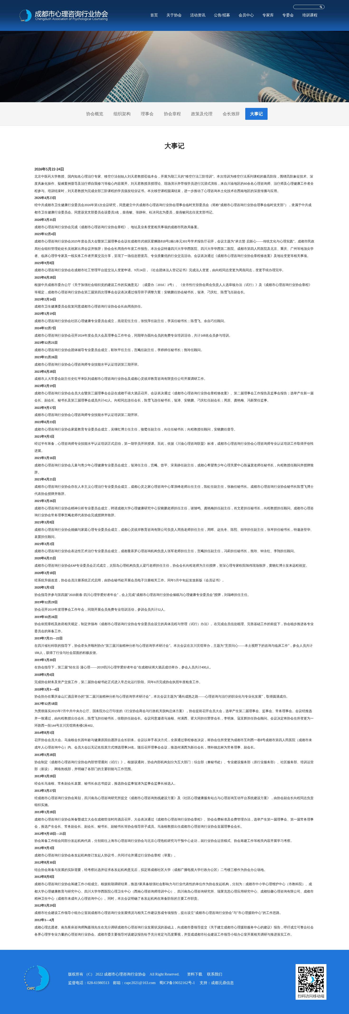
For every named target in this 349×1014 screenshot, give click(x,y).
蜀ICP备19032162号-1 (177, 983)
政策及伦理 (201, 113)
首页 (154, 15)
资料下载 (194, 974)
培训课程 (309, 15)
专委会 (288, 15)
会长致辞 (231, 113)
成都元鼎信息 (222, 983)
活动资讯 (197, 15)
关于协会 (174, 15)
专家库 (268, 15)
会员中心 (246, 15)
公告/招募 (222, 15)
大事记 (256, 113)
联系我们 (214, 974)
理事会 (147, 113)
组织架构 (122, 113)
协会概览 (94, 113)
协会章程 (172, 113)
